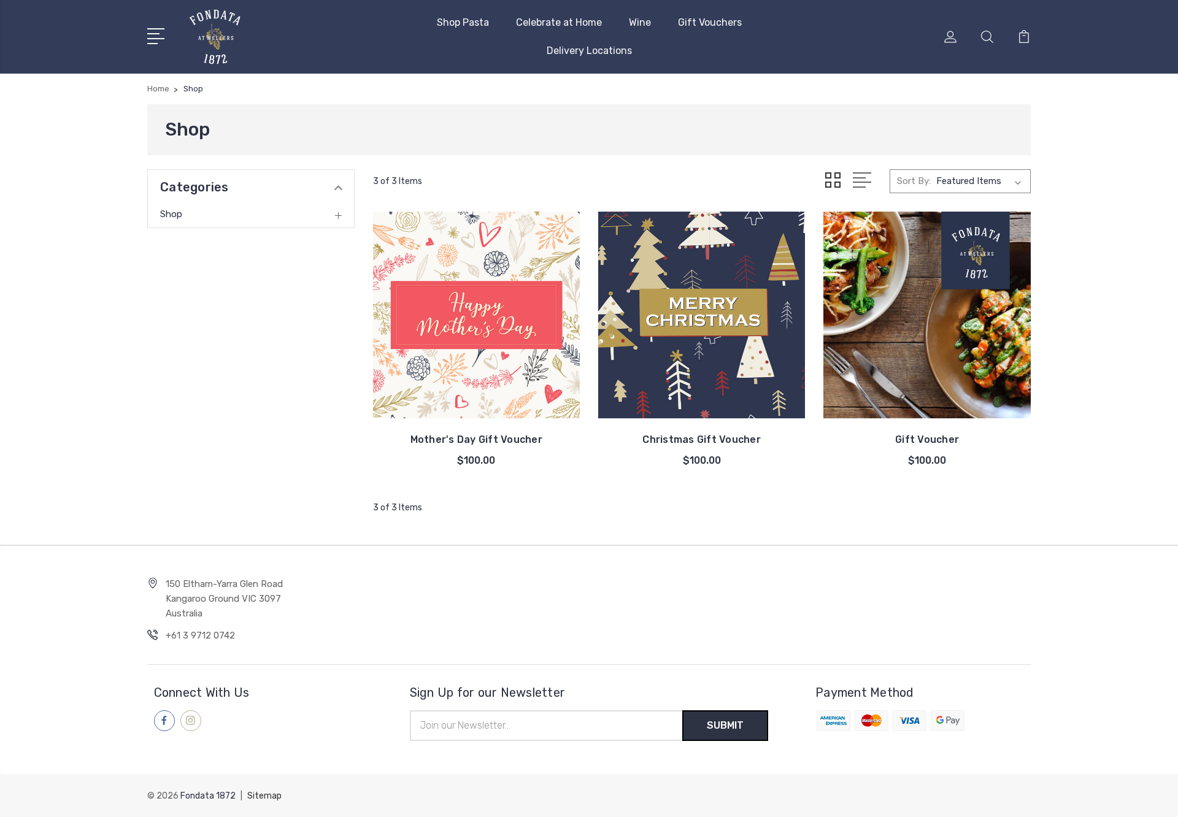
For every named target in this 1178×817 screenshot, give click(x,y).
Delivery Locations (589, 50)
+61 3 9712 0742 (200, 635)
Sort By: (914, 180)
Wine (640, 22)
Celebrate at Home (559, 22)
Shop (171, 214)
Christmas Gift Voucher (701, 439)
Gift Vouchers (710, 22)
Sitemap (264, 796)
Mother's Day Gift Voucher (476, 439)
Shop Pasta (463, 22)
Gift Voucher (927, 439)
